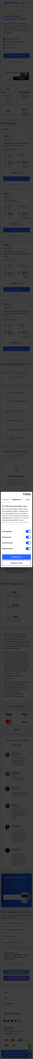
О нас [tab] (27, 499)
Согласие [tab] (5, 499)
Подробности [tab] (16, 499)
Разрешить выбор (16, 563)
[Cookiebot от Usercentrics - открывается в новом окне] (23, 494)
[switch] (28, 537)
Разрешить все (17, 557)
